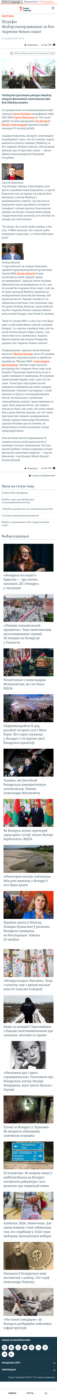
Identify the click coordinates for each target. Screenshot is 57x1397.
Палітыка (8, 16)
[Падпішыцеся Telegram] (4, 1354)
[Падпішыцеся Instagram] (45, 1347)
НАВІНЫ (12, 1393)
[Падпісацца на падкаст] (31, 1347)
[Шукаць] (46, 1393)
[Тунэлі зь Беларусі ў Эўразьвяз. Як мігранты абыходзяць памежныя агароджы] (28, 1109)
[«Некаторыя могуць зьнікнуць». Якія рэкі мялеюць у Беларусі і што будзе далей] (28, 859)
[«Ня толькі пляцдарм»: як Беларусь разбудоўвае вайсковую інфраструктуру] (28, 1302)
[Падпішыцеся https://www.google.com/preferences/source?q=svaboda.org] (4, 1347)
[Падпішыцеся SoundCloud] (38, 1347)
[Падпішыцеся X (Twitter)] (18, 1347)
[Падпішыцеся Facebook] (11, 1347)
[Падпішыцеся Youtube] (25, 1347)
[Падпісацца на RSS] (11, 1354)
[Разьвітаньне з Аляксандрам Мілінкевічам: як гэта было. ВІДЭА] (28, 662)
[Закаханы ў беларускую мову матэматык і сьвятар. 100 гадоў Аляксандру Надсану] (28, 1256)
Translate (48, 2)
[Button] (31, 45)
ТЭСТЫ (29, 1393)
